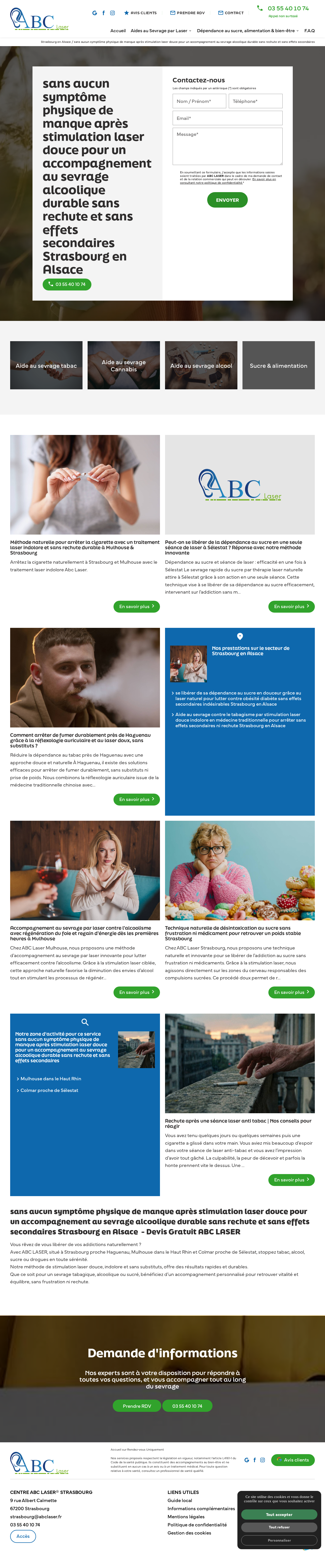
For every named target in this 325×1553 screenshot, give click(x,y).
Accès (23, 1535)
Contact (234, 13)
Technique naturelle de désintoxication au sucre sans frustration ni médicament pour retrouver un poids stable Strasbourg (233, 933)
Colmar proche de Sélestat (49, 1090)
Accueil (118, 30)
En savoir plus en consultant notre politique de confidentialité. (228, 181)
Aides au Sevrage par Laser (159, 30)
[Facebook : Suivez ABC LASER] (103, 12)
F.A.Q (309, 30)
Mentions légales (186, 1516)
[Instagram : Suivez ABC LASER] (112, 12)
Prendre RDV (191, 13)
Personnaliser (279, 1540)
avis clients (144, 13)
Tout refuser (279, 1526)
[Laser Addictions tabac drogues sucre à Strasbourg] (39, 19)
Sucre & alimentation (278, 365)
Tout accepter (279, 1514)
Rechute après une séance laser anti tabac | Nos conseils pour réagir (238, 1123)
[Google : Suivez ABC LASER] (94, 12)
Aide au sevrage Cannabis (124, 365)
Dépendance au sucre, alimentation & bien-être (246, 30)
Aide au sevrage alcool (201, 365)
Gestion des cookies (189, 1532)
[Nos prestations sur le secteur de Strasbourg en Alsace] (188, 664)
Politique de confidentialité (197, 1524)
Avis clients (296, 1459)
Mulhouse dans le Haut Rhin (51, 1078)
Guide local (180, 1500)
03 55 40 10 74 (187, 1405)
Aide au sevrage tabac (46, 365)
